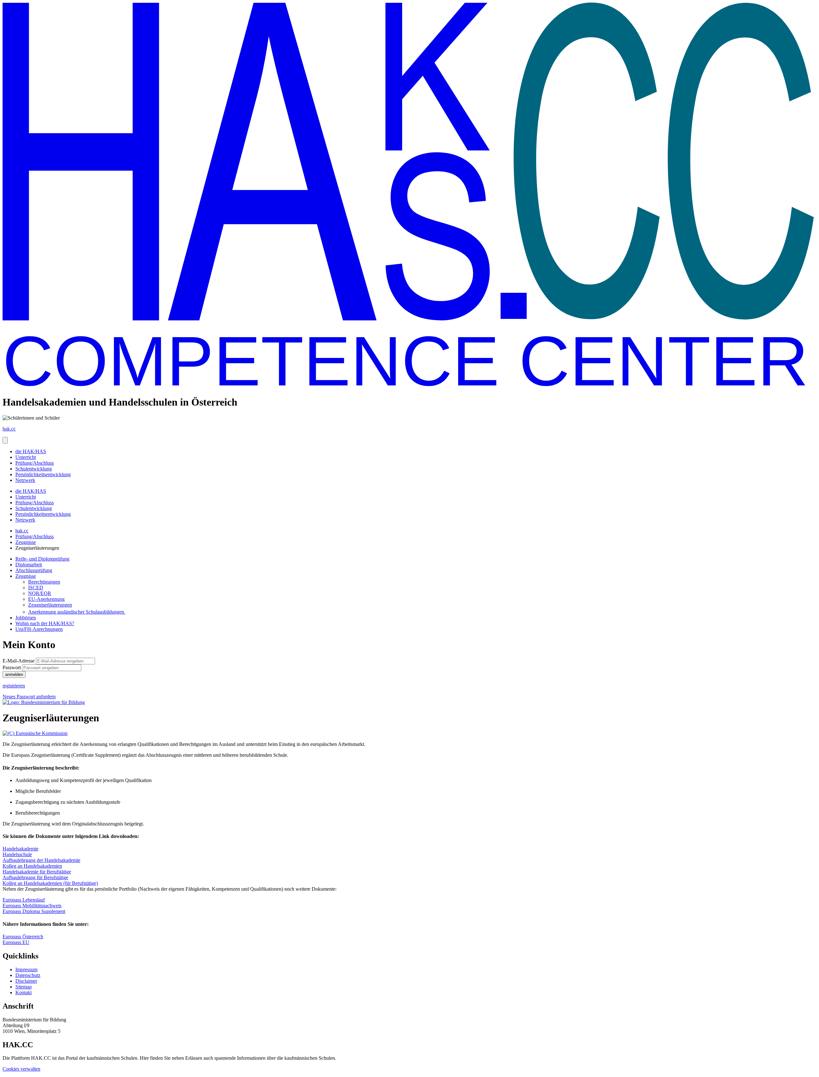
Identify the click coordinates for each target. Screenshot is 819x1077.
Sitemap (23, 986)
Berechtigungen (44, 582)
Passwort (12, 667)
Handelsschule (17, 854)
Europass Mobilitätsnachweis (32, 905)
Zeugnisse (25, 542)
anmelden (14, 674)
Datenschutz (27, 975)
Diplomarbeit (28, 564)
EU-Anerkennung (46, 599)
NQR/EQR (39, 593)
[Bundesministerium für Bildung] (44, 702)
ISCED (35, 587)
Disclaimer (26, 981)
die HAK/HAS (30, 451)
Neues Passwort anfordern (29, 696)
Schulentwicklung (33, 468)
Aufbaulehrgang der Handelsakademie (41, 860)
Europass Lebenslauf (24, 900)
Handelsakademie (20, 848)
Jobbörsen (25, 617)
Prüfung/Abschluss (34, 463)
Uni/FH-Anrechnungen (39, 629)
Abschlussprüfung (33, 570)
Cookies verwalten (21, 1069)
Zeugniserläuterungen (50, 605)
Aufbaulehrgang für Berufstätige (35, 877)
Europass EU (16, 942)
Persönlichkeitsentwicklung (43, 474)
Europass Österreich (23, 936)
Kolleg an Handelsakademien (32, 866)
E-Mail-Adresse (19, 660)
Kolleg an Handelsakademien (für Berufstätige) (50, 883)
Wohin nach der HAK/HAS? (44, 623)
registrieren (14, 685)
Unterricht (25, 457)
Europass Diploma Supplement (34, 911)
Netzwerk (25, 480)
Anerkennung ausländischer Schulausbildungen (76, 612)
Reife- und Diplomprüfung (42, 559)
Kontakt (23, 992)
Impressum (26, 969)
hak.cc (21, 530)
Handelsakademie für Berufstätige (37, 871)
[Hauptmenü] (5, 440)
